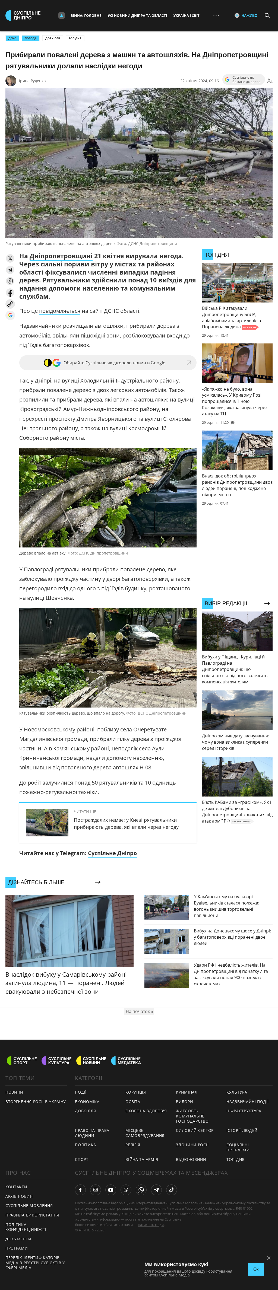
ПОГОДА (31, 38)
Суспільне (173, 1219)
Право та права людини (92, 1133)
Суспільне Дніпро (112, 853)
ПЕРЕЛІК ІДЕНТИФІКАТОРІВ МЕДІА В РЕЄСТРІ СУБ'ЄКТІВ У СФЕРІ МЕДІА (35, 1262)
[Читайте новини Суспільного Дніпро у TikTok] (171, 1189)
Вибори (184, 1101)
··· (216, 15)
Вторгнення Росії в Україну (35, 1101)
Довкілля (52, 38)
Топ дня (75, 38)
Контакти (16, 1186)
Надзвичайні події (247, 1101)
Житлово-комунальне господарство (192, 1115)
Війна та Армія (141, 1159)
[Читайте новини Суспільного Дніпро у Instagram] (95, 1189)
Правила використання (32, 1215)
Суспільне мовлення (29, 1205)
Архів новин (19, 1196)
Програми (16, 1248)
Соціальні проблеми (238, 1147)
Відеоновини (191, 1159)
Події (81, 1092)
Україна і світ (186, 15)
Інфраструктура (243, 1110)
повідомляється (59, 310)
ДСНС (12, 38)
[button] (10, 258)
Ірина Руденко (32, 80)
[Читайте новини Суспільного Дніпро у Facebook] (80, 1189)
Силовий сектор (195, 1130)
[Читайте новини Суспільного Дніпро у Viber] (126, 1189)
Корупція (135, 1092)
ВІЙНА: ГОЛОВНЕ (86, 15)
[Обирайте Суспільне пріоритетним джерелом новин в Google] (10, 315)
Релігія (132, 1144)
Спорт (82, 1159)
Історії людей (242, 1130)
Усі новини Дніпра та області (137, 15)
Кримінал (187, 1092)
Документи (18, 1238)
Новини (14, 1092)
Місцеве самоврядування (145, 1133)
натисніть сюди (151, 1224)
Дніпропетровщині (61, 255)
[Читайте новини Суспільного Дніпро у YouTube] (110, 1189)
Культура (236, 1092)
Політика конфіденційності (25, 1227)
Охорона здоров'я (146, 1110)
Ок (255, 1269)
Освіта (132, 1101)
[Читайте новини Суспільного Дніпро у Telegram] (156, 1189)
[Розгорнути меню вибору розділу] (61, 15)
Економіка (87, 1101)
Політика (85, 1144)
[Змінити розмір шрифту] (270, 81)
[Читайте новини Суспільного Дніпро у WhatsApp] (141, 1189)
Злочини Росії (192, 1144)
